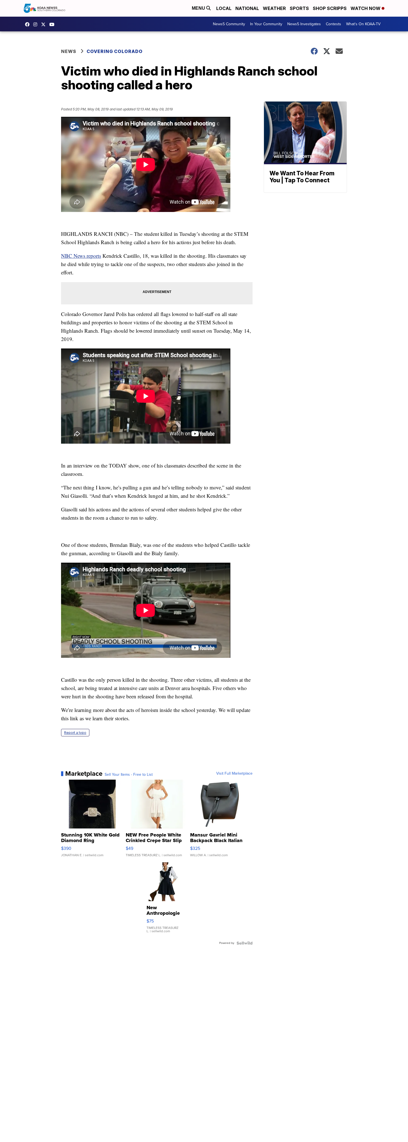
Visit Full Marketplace (234, 773)
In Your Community (266, 24)
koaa (44, 24)
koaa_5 (36, 24)
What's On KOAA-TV (363, 24)
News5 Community (229, 24)
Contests (333, 24)
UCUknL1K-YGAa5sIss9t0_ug (53, 24)
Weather (274, 8)
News (68, 51)
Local (223, 8)
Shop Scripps (330, 8)
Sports (299, 8)
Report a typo (75, 733)
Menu (199, 8)
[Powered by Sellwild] (244, 943)
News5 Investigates (304, 24)
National (247, 8)
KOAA (28, 24)
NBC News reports (81, 255)
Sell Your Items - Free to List (129, 775)
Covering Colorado (115, 51)
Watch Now (366, 8)
